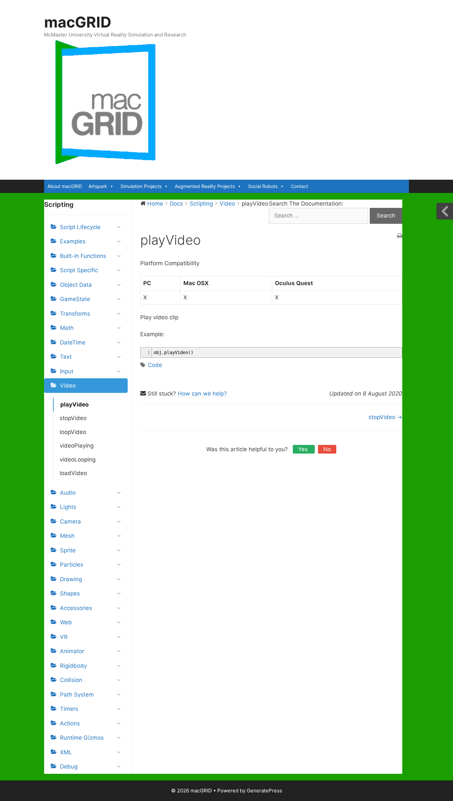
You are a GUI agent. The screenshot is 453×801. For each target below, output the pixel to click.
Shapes (70, 593)
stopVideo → (385, 417)
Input (66, 371)
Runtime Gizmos (82, 737)
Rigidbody (73, 665)
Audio (68, 492)
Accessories (76, 608)
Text (66, 356)
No (327, 449)
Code (155, 365)
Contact (299, 186)
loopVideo (73, 432)
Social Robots (263, 186)
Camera (70, 521)
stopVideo (73, 418)
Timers (69, 709)
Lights (68, 507)
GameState (75, 299)
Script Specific (79, 270)
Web (66, 622)
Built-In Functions (83, 256)
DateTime (73, 342)
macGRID (77, 22)
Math (67, 328)
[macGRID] (105, 102)
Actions (70, 723)
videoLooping (78, 459)
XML (66, 752)
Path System (77, 694)
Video (68, 385)
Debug (69, 766)
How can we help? (202, 393)
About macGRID (64, 186)
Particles (71, 564)
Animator (72, 651)
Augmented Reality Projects (205, 186)
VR (64, 637)
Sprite (68, 550)
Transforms (75, 313)
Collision (71, 680)
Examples (73, 241)
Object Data (76, 284)
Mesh (67, 535)
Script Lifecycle (80, 227)
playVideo (74, 404)
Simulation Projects (141, 186)
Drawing (71, 579)
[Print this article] (399, 236)
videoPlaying (77, 445)
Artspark (98, 186)
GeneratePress (264, 790)
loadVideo (73, 473)
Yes (303, 449)
